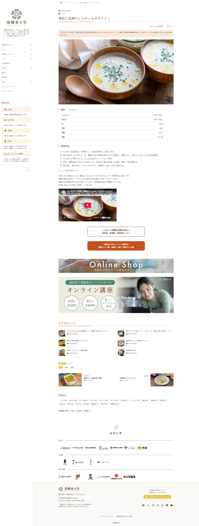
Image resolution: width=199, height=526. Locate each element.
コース (4, 49)
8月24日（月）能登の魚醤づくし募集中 (15, 159)
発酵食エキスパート (8, 54)
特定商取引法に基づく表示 (124, 516)
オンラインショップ (8, 86)
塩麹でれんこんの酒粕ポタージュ (137, 340)
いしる (63, 400)
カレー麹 (83, 400)
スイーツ (104, 400)
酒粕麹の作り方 (131, 350)
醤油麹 (94, 404)
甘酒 (163, 400)
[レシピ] (70, 380)
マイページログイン (8, 91)
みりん (73, 400)
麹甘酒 (104, 404)
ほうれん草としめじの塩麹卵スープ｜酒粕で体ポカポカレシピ (87, 331)
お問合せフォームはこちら (158, 497)
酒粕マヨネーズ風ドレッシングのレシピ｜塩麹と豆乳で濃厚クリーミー (149, 331)
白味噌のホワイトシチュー (128, 378)
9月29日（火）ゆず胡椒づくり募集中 (15, 161)
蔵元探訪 (4, 77)
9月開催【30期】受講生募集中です (14, 115)
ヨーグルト (134, 400)
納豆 (70, 404)
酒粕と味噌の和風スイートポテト (78, 340)
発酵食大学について (8, 45)
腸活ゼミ (4, 72)
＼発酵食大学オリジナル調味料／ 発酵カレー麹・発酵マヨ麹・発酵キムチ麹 (116, 245)
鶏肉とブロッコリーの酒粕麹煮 (77, 350)
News (3, 82)
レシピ (4, 58)
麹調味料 (114, 404)
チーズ (114, 400)
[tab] (16, 109)
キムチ (93, 400)
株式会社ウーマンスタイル (75, 494)
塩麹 (66, 367)
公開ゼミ (4, 68)
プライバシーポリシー (106, 516)
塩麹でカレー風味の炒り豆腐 (92, 378)
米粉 (62, 404)
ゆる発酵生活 (6, 63)
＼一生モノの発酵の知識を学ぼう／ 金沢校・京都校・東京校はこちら (116, 231)
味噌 (145, 400)
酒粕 (72, 367)
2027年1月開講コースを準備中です (14, 125)
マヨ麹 (123, 400)
